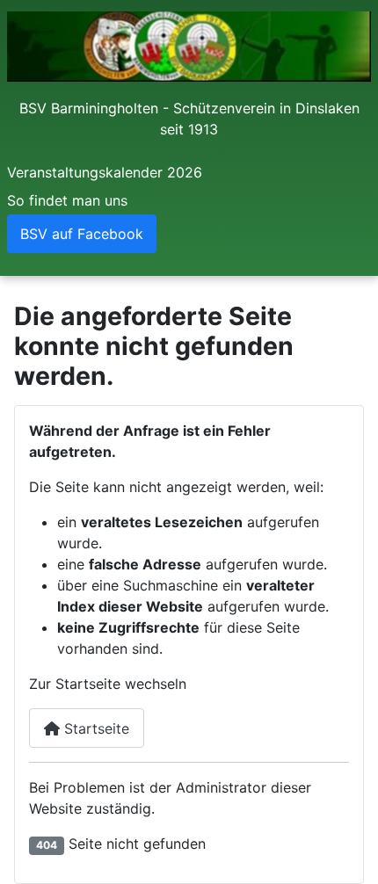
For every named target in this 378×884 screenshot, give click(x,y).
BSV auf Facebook (81, 234)
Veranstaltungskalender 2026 (104, 172)
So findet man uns (67, 200)
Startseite (94, 728)
